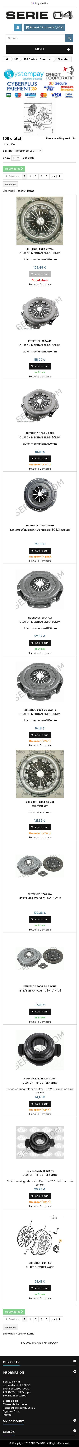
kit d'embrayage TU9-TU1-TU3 (39, 898)
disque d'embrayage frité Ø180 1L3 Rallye (40, 530)
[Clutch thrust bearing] (40, 1050)
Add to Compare (41, 284)
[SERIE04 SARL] (39, 15)
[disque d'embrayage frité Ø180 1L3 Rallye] (40, 497)
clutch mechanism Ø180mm (39, 253)
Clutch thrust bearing (39, 1083)
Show (6, 158)
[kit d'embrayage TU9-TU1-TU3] (40, 866)
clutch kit (40, 806)
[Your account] (18, 27)
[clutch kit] (40, 774)
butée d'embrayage (40, 1267)
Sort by (7, 151)
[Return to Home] (7, 59)
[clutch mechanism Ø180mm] (40, 221)
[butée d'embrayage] (40, 1235)
